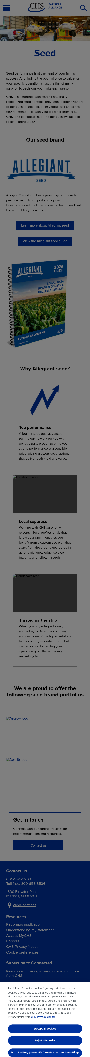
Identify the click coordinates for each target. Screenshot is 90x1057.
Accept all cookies (45, 1029)
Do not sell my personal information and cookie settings (45, 1053)
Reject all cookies (45, 1041)
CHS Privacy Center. (43, 1017)
